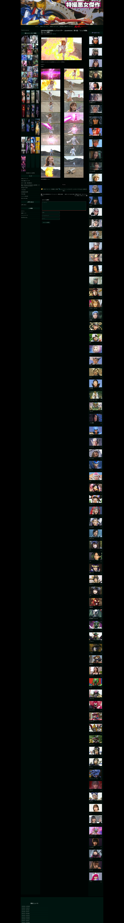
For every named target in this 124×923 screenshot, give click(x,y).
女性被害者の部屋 (24, 191)
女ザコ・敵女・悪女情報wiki (26, 182)
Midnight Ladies (24, 187)
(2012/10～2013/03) (26, 917)
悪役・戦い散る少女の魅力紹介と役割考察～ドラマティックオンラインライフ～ (30, 186)
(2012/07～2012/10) (26, 915)
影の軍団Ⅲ (37, 150)
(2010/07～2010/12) (26, 908)
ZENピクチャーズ (24, 178)
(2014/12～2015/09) (26, 922)
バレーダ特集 (23, 100)
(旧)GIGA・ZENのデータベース (66, 26)
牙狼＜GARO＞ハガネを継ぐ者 (23, 164)
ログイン (23, 211)
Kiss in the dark (24, 198)
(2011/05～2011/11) (25, 911)
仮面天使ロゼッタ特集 (37, 112)
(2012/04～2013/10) (26, 918)
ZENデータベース (44, 26)
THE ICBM (23, 194)
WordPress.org (24, 217)
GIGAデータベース (54, 26)
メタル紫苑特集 (32, 113)
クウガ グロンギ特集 (38, 98)
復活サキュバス (28, 149)
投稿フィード (23, 213)
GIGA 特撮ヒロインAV (25, 180)
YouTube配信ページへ (45, 179)
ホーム (36, 26)
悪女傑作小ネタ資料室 (30, 172)
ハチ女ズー (37, 132)
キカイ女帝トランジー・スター (23, 146)
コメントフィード (24, 215)
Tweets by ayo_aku (25, 30)
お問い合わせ (23, 204)
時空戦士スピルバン (23, 126)
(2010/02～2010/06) (26, 906)
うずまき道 (23, 189)
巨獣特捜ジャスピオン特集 (28, 97)
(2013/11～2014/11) (25, 920)
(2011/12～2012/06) (26, 913)
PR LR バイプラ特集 (28, 113)
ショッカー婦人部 (24, 196)
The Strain (28, 129)
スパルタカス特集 (23, 113)
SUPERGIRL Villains (32, 149)
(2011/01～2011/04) (25, 909)
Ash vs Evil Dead (32, 127)
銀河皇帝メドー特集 (32, 98)
